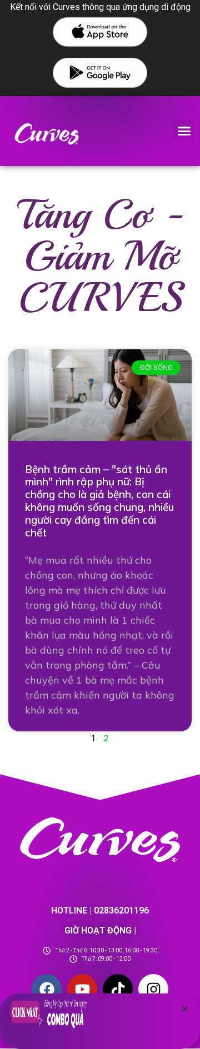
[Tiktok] (118, 989)
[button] (184, 131)
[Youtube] (82, 989)
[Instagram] (153, 989)
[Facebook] (47, 989)
